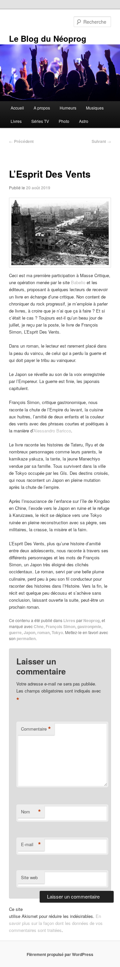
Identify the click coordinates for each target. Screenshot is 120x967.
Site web (29, 877)
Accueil (17, 108)
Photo (64, 121)
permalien (26, 638)
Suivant (101, 141)
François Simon (60, 626)
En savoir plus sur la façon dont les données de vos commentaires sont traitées (56, 923)
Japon (29, 632)
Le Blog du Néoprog (47, 38)
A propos (42, 108)
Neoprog (91, 620)
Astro (83, 121)
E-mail (31, 844)
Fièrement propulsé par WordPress (60, 954)
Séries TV (40, 121)
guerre (15, 632)
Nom (31, 811)
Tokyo (57, 632)
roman (43, 632)
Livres (16, 121)
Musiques (95, 108)
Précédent (21, 141)
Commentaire (36, 729)
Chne (39, 626)
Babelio (78, 282)
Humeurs (68, 108)
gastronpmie (89, 626)
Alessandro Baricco (52, 430)
